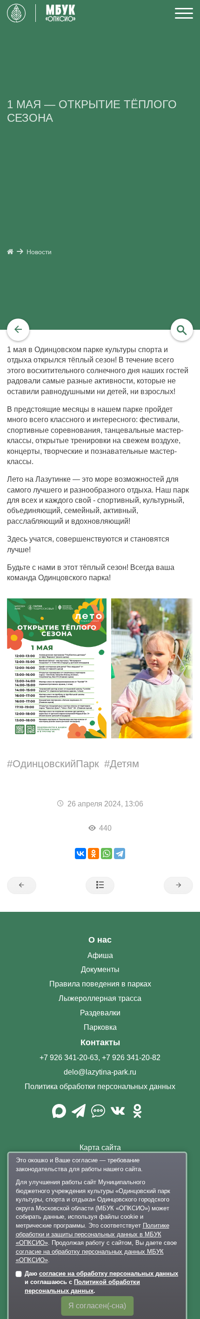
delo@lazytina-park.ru (100, 1072)
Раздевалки (100, 1013)
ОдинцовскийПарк (56, 764)
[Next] (189, 668)
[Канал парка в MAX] (59, 1114)
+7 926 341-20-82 (131, 1058)
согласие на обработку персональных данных (108, 1273)
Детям (124, 764)
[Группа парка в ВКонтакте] (118, 1114)
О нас (100, 939)
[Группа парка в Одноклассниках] (137, 1114)
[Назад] (18, 330)
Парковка (100, 1027)
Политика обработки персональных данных (100, 1086)
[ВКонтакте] (80, 853)
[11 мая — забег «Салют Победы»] (178, 886)
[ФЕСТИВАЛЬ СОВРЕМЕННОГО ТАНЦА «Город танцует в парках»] (21, 886)
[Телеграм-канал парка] (79, 1114)
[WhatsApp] (106, 853)
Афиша (100, 955)
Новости (39, 252)
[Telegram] (119, 853)
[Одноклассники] (93, 853)
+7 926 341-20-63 (69, 1058)
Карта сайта (100, 1148)
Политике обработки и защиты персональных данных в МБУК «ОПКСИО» (92, 1234)
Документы (100, 969)
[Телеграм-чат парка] (98, 1114)
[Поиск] (182, 330)
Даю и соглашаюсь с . (101, 1282)
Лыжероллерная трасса (100, 998)
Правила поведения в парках (100, 984)
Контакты (100, 1042)
